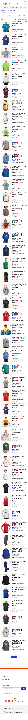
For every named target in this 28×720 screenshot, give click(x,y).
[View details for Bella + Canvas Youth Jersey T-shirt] (6, 92)
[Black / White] (17, 498)
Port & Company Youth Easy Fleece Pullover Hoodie (18, 233)
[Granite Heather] (15, 49)
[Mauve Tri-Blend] (17, 209)
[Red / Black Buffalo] (15, 274)
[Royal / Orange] (21, 589)
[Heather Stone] (15, 116)
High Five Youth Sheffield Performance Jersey (17, 601)
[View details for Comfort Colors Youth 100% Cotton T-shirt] (6, 105)
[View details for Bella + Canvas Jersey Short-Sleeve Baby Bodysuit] (6, 329)
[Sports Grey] (15, 23)
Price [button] (14, 15)
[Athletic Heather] (15, 129)
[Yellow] (19, 327)
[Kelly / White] (13, 485)
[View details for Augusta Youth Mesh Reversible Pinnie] (6, 501)
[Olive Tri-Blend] (15, 354)
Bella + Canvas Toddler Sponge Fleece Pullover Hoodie (19, 285)
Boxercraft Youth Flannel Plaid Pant (18, 272)
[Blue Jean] (13, 103)
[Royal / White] (19, 485)
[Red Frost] (15, 194)
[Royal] (13, 129)
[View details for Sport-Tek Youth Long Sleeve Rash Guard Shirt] (6, 514)
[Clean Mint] (21, 314)
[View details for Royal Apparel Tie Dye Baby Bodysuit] (6, 461)
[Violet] (19, 103)
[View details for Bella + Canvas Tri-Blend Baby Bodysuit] (6, 435)
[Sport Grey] (15, 169)
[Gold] (21, 418)
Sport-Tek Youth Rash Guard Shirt (19, 522)
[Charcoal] (21, 301)
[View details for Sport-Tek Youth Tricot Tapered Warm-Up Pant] (6, 566)
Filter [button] (3, 15)
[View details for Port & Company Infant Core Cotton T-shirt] (6, 132)
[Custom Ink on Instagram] (15, 701)
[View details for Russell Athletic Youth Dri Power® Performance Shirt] (6, 619)
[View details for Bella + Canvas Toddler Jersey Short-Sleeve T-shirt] (6, 118)
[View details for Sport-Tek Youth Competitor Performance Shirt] (6, 395)
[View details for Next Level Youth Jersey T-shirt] (6, 250)
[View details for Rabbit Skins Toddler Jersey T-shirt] (6, 409)
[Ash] (15, 76)
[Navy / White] (19, 498)
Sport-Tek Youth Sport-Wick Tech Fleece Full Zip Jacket (19, 549)
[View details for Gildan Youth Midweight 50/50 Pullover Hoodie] (6, 158)
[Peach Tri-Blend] (15, 209)
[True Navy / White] (13, 577)
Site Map (22, 707)
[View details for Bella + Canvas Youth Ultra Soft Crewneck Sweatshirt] (6, 448)
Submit (23, 688)
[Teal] (13, 314)
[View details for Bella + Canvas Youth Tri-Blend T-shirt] (6, 356)
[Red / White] (13, 589)
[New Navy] (21, 194)
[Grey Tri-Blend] (21, 209)
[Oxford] (15, 630)
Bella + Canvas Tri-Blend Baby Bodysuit (18, 430)
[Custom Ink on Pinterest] (12, 701)
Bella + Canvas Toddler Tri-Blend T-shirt (19, 206)
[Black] (21, 36)
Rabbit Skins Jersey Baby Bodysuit (19, 47)
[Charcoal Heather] (19, 76)
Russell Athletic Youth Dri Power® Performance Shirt (19, 614)
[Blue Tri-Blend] (13, 209)
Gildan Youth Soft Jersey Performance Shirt (17, 298)
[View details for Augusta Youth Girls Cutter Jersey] (6, 593)
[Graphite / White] (15, 498)
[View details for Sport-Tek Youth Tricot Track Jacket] (6, 579)
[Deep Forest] (19, 36)
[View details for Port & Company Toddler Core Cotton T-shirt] (6, 263)
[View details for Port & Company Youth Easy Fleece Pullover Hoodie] (6, 237)
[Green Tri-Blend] (19, 354)
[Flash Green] (21, 143)
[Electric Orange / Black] (21, 603)
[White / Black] (15, 589)
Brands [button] (8, 15)
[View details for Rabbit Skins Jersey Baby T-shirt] (6, 422)
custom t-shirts (20, 708)
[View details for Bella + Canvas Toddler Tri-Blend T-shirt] (6, 211)
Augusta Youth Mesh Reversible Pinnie (19, 496)
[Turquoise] (13, 49)
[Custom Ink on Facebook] (6, 701)
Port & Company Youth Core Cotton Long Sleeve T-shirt (18, 338)
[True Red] (17, 393)
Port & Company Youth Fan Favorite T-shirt (18, 140)
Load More (14, 656)
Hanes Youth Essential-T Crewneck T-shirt (17, 312)
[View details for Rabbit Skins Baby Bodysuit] (6, 224)
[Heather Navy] (15, 143)
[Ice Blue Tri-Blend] (13, 432)
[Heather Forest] (15, 90)
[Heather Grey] (15, 247)
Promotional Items (16, 707)
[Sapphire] (13, 23)
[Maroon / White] (21, 498)
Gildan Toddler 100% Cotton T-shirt (19, 378)
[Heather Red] (17, 116)
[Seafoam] (17, 103)
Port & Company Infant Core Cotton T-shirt (18, 127)
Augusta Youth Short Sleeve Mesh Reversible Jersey (19, 483)
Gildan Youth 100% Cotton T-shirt (19, 60)
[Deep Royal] (13, 194)
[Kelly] (21, 116)
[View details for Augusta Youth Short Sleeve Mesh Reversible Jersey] (6, 488)
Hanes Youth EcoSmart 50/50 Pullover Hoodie (18, 74)
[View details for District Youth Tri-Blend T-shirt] (6, 198)
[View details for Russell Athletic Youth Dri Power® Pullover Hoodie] (6, 632)
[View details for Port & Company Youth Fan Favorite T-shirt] (6, 145)
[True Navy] (13, 564)
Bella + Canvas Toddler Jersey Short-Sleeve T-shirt (18, 114)
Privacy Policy (5, 709)
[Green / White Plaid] (17, 274)
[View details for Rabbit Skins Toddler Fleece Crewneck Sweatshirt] (6, 185)
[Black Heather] (19, 630)
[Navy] (13, 36)
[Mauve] (15, 287)
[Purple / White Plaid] (19, 274)
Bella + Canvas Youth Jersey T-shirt (19, 87)
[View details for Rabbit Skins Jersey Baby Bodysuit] (6, 53)
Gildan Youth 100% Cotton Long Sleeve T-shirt (19, 167)
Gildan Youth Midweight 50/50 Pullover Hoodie (19, 154)
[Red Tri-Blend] (17, 354)
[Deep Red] (15, 36)
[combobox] (14, 7)
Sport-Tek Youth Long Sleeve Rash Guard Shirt (19, 509)
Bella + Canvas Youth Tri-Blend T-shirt (19, 351)
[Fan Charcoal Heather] (15, 156)
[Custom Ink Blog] (22, 701)
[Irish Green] (21, 23)
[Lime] (21, 129)
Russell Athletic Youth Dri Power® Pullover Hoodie (19, 627)
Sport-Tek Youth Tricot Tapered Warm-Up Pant (19, 562)
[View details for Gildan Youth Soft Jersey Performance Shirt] (6, 303)
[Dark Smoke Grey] (17, 512)
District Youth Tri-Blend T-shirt (19, 192)
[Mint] (21, 90)
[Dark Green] (21, 235)
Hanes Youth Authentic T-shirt (19, 34)
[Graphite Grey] (17, 564)
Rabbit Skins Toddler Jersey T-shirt (19, 403)
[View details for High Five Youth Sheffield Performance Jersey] (6, 606)
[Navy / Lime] (13, 603)
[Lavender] (21, 182)
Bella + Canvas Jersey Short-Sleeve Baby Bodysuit (18, 325)
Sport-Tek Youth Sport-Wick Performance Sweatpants (18, 536)
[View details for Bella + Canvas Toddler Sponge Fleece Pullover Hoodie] (6, 290)
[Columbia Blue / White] (13, 498)
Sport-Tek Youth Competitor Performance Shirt (18, 391)
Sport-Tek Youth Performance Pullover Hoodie (19, 641)
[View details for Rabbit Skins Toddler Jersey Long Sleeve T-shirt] (6, 474)
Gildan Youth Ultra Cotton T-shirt (19, 21)
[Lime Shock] (21, 393)
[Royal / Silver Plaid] (13, 274)
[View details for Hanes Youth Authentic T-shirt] (6, 40)
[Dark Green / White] (15, 485)
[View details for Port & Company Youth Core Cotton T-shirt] (6, 369)
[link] (6, 4)
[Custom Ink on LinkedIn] (9, 701)
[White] (19, 23)
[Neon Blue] (13, 367)
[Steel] (19, 617)
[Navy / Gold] (21, 274)
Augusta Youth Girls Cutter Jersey (19, 587)
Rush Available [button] (22, 15)
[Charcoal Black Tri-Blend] (19, 432)
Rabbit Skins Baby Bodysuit (18, 219)
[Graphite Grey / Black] (19, 577)
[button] (10, 23)
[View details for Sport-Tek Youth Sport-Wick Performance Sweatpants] (6, 540)
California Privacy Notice (13, 709)
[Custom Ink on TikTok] (19, 701)
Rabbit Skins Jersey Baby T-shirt (19, 416)
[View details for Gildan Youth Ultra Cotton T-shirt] (6, 27)
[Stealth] (21, 617)
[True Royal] (13, 90)
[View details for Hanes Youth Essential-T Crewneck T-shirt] (6, 316)
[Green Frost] (19, 194)
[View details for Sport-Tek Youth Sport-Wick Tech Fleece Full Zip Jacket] (6, 553)
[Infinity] (13, 459)
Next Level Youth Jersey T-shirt (19, 245)
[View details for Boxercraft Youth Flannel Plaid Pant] (6, 277)
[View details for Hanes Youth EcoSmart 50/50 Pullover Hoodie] (6, 79)
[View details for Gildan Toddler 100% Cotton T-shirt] (6, 382)
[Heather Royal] (15, 235)
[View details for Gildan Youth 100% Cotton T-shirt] (6, 66)
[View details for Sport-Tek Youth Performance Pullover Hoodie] (6, 645)
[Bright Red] (17, 143)
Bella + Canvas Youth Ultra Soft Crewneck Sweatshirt (19, 443)
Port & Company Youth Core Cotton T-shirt (18, 364)
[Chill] (21, 49)
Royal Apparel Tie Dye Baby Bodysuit (18, 457)
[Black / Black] (15, 577)
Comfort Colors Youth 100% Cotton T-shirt (18, 101)
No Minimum (10, 10)
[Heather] (15, 418)
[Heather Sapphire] (15, 62)
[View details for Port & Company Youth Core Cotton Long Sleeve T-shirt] (6, 342)
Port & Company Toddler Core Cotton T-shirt (19, 259)
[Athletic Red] (17, 314)
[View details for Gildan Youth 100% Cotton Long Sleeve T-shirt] (6, 171)
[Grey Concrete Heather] (15, 393)
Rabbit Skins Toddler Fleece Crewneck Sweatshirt (18, 180)
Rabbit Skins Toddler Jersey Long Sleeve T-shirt (19, 470)
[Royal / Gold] (21, 485)
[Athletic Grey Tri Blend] (19, 209)
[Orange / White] (17, 485)
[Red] (17, 23)
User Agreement (23, 709)
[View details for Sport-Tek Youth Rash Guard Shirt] (6, 527)
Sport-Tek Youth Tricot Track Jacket (18, 575)
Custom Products (7, 707)
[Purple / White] (19, 589)
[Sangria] (17, 367)
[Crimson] (21, 103)
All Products (3, 10)
